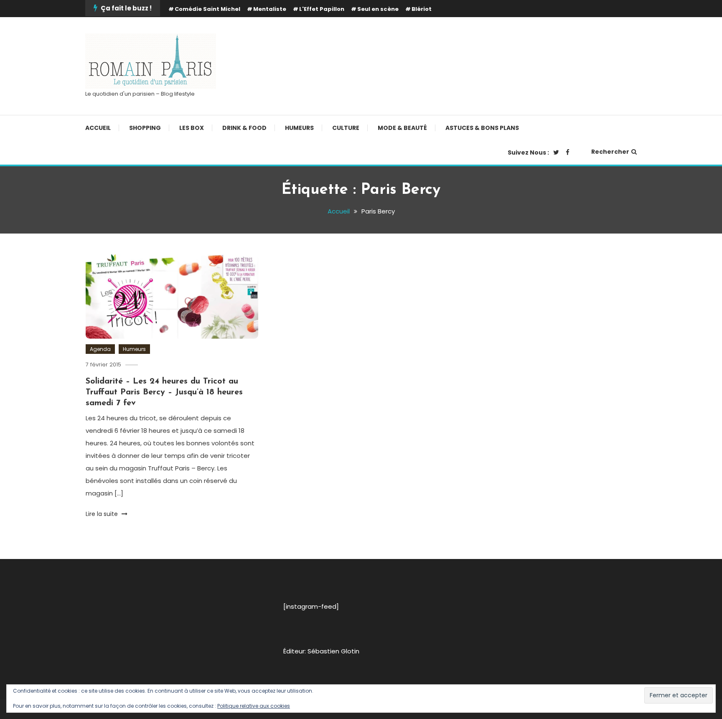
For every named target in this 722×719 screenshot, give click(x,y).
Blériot (422, 9)
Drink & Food (244, 128)
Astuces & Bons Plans (482, 128)
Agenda (100, 349)
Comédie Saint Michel (207, 9)
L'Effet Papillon (321, 9)
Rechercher (610, 151)
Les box (191, 128)
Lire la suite (102, 514)
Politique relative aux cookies (253, 705)
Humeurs (299, 128)
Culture (345, 128)
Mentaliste (269, 9)
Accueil (98, 128)
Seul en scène (378, 9)
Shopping (145, 128)
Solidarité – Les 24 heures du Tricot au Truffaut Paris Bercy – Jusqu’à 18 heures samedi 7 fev (164, 392)
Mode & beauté (402, 128)
